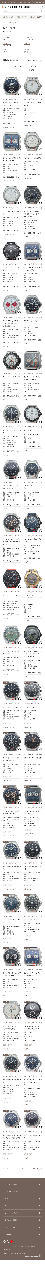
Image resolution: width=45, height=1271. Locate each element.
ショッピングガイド (12, 1213)
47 (34, 1168)
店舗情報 (39, 17)
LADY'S (6, 508)
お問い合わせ (7, 1249)
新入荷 (6, 127)
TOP (4, 22)
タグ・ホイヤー (19, 22)
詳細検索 (32, 17)
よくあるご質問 (11, 1220)
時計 (10, 22)
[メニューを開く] (42, 7)
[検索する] (41, 11)
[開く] (39, 1184)
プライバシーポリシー (10, 1246)
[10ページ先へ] (41, 1168)
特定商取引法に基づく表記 (27, 1246)
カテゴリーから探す (9, 17)
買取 (6, 1198)
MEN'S (12, 127)
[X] (8, 1242)
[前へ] (8, 1168)
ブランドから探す (22, 17)
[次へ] (37, 1168)
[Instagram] (4, 1242)
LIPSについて (10, 1227)
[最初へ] (4, 1168)
